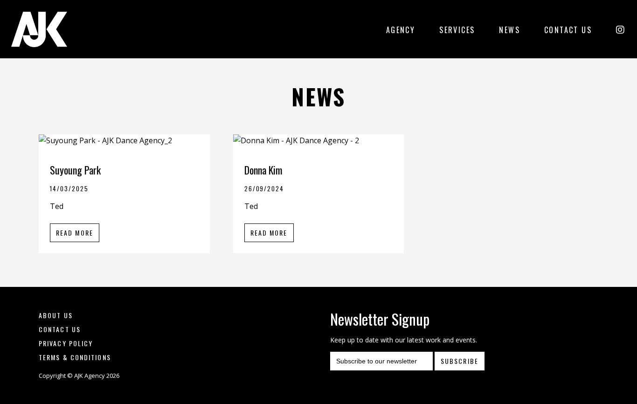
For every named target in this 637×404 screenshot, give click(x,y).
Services (457, 29)
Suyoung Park (75, 169)
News (509, 29)
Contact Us (568, 29)
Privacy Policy (66, 343)
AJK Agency (39, 29)
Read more (74, 232)
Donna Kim (263, 169)
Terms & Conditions (75, 357)
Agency (400, 29)
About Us (56, 315)
